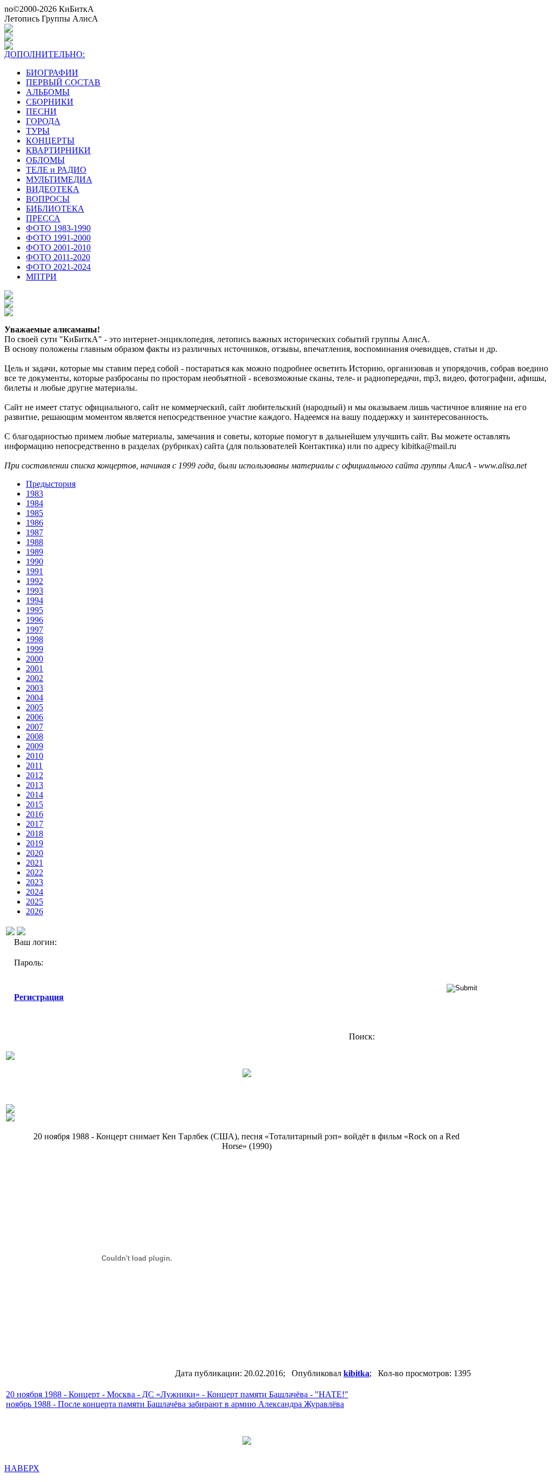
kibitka (356, 1373)
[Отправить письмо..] (10, 1109)
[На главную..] (10, 1118)
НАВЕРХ (21, 1468)
